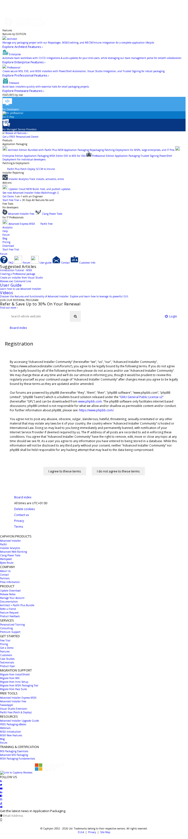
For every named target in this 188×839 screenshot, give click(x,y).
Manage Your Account (12, 598)
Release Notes (7, 594)
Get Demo (8, 196)
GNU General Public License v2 (141, 397)
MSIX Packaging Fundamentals (17, 758)
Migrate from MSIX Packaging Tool (19, 685)
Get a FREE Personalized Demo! (20, 136)
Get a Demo (6, 647)
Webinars (5, 728)
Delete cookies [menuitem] (24, 509)
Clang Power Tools (10, 555)
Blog (4, 238)
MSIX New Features (11, 735)
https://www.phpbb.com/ (96, 410)
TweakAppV (6, 705)
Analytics (7, 227)
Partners (5, 578)
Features (7, 30)
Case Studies (7, 658)
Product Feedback (10, 616)
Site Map (105, 832)
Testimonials (7, 662)
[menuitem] (171, 316)
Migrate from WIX (10, 678)
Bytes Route (6, 562)
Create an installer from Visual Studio (21, 277)
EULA (81, 832)
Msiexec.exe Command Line (15, 281)
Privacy (92, 832)
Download (8, 245)
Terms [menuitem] (18, 527)
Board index (22, 497)
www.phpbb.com (90, 401)
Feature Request (9, 612)
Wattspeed (6, 559)
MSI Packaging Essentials (14, 751)
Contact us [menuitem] (21, 515)
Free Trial (5, 640)
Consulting (6, 628)
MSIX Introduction (10, 731)
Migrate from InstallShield (15, 674)
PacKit (3, 544)
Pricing (6, 242)
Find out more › (9, 307)
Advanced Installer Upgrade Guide (19, 720)
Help (5, 231)
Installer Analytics (10, 548)
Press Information (10, 582)
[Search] (75, 316)
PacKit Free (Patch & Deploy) (16, 712)
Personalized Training (12, 624)
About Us (5, 571)
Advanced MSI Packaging (14, 755)
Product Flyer (7, 666)
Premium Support (10, 632)
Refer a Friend (8, 609)
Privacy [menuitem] (19, 521)
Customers (6, 655)
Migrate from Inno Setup (14, 681)
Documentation (9, 601)
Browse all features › (16, 133)
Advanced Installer (10, 540)
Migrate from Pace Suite (13, 689)
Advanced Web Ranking (13, 551)
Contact (4, 574)
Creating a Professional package (17, 274)
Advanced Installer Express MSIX (18, 697)
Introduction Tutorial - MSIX (16, 270)
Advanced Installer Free (13, 701)
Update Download (10, 590)
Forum (6, 234)
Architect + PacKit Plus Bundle (17, 605)
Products (7, 140)
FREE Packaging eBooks (13, 724)
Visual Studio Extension (13, 708)
